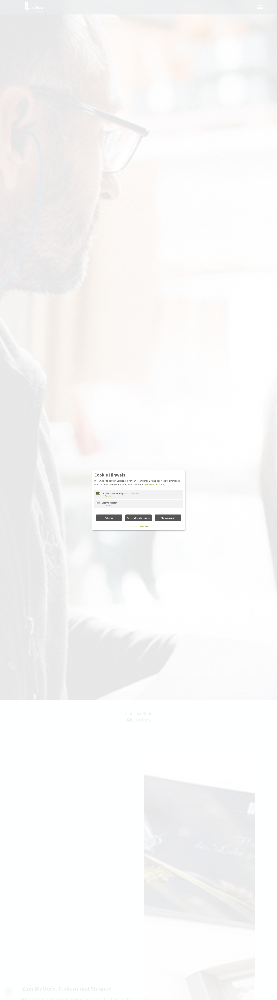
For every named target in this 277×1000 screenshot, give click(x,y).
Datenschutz (133, 526)
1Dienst (106, 496)
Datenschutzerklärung (154, 484)
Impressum (144, 526)
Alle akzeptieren (168, 518)
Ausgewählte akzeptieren (138, 518)
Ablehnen (109, 518)
